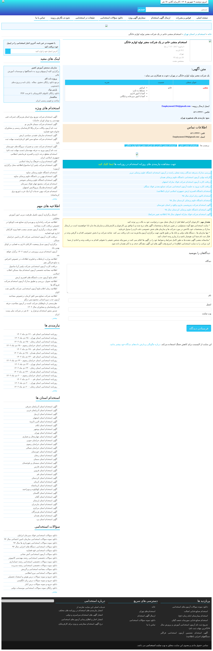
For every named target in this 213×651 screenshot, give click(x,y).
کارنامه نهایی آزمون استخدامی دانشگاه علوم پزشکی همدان (185, 177)
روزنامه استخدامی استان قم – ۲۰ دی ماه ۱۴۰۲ (37, 379)
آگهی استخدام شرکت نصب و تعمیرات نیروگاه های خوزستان (31, 146)
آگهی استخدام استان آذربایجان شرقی (41, 407)
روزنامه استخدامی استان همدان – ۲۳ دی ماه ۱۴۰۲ (35, 372)
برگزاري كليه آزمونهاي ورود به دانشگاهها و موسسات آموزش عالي (33, 71)
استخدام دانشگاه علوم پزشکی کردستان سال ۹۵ (190, 200)
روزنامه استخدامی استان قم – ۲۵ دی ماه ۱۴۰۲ (37, 349)
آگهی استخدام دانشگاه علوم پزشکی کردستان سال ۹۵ (188, 210)
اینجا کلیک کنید (106, 164)
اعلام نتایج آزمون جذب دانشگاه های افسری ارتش (36, 277)
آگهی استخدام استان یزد (47, 519)
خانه (210, 34)
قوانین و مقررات (183, 18)
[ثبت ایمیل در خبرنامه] (7, 51)
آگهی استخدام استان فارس (45, 467)
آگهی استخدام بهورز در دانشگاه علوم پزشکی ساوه (35, 176)
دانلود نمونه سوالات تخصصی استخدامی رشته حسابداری (33, 562)
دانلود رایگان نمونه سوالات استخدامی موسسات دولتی (34, 588)
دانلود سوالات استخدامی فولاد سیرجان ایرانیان (37, 535)
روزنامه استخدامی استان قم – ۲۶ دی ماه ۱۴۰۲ (37, 334)
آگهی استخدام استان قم (47, 474)
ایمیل (208, 304)
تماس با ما (40, 18)
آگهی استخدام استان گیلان (46, 497)
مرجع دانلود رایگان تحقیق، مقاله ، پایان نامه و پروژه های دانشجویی (35, 82)
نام (210, 295)
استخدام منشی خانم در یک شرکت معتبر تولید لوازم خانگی (151, 145)
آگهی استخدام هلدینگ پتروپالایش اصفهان (40, 187)
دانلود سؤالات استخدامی (111, 18)
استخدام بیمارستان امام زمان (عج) (193, 616)
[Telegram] (15, 645)
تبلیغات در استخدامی (85, 18)
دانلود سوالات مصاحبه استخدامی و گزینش (39, 569)
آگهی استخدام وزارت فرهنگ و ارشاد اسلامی (38, 161)
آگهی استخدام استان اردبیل (45, 414)
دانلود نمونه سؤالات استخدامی (142, 620)
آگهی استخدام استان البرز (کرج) (43, 422)
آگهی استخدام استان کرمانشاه (44, 485)
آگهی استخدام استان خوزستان (44, 452)
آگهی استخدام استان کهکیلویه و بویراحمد (39, 489)
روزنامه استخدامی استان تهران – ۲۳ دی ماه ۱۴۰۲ (35, 364)
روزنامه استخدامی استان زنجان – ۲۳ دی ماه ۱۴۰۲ (35, 368)
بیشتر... (54, 199)
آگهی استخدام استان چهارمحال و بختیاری (39, 437)
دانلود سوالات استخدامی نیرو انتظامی (41, 573)
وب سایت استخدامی (155, 645)
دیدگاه (208, 261)
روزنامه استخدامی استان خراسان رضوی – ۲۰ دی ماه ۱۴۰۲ (31, 375)
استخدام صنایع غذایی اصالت (196, 611)
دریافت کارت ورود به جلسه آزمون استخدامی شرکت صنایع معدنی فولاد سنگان (177, 186)
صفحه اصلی (202, 18)
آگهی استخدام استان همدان (45, 516)
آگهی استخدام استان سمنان (45, 459)
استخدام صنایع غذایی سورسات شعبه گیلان (190, 620)
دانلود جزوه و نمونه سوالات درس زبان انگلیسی (37, 580)
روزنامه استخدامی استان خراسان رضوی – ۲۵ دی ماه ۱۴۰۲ (31, 345)
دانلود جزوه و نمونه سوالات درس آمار (41, 584)
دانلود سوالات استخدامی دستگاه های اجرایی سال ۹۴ (34, 547)
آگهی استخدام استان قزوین (45, 470)
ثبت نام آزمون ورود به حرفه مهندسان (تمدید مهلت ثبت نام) (32, 150)
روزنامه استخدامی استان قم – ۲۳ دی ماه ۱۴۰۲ (37, 357)
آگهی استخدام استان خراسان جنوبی (42, 440)
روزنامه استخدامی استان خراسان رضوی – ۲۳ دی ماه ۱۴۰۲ (31, 360)
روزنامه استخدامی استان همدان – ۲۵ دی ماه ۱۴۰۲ (35, 353)
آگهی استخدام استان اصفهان (45, 418)
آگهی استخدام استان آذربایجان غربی (42, 410)
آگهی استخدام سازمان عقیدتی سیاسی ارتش (38, 135)
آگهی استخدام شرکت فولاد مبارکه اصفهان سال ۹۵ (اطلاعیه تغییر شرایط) (179, 214)
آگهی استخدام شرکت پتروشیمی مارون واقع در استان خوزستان (184, 205)
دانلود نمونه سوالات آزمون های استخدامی (190, 607)
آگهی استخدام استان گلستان (45, 493)
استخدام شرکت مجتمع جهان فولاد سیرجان (39, 184)
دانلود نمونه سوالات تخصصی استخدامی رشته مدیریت (34, 565)
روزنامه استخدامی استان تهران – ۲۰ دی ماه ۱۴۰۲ (35, 383)
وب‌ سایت (206, 313)
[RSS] (8, 645)
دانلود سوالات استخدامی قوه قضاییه (41, 550)
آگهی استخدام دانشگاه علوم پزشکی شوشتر (38, 180)
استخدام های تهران (147, 611)
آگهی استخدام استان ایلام (46, 425)
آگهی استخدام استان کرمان (45, 482)
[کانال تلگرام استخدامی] (106, 26)
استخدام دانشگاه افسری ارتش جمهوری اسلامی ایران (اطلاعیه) (184, 191)
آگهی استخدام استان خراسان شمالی (41, 448)
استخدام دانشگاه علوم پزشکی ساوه (41, 172)
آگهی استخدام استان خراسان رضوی (41, 444)
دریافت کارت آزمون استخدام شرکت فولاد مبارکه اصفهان (186, 182)
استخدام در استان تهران (194, 34)
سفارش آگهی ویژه (137, 18)
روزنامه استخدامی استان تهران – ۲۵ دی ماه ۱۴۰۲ (35, 338)
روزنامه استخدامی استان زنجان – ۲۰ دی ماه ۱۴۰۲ (35, 387)
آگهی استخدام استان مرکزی (45, 508)
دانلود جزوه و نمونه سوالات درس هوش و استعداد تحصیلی (32, 577)
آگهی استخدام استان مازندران (44, 504)
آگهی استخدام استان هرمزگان (44, 512)
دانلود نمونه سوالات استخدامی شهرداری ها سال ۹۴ (35, 543)
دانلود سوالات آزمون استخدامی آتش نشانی (38, 554)
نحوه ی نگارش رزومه (60, 18)
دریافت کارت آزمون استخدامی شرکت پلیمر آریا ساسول (33, 266)
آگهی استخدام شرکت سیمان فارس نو (41, 124)
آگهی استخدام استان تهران (45, 433)
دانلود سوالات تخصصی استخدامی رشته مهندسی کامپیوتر (33, 558)
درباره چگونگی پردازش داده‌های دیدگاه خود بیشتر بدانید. (135, 344)
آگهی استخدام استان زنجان (45, 455)
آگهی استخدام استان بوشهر (45, 429)
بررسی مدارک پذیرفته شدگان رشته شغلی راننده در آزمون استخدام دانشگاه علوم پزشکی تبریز (170, 173)
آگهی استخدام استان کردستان (44, 478)
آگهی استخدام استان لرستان (45, 500)
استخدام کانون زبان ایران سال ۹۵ (196, 196)
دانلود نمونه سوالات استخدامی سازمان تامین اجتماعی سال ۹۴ (30, 539)
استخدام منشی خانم (188, 145)
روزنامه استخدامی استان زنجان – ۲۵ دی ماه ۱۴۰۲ (35, 342)
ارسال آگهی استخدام (161, 18)
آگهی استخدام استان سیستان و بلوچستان (39, 463)
